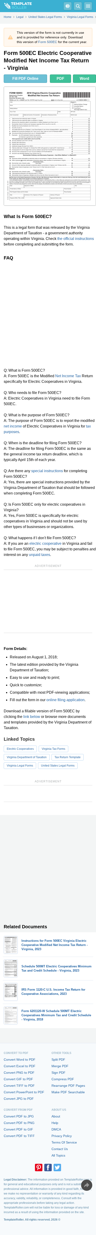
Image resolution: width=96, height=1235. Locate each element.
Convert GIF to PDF (18, 1079)
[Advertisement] (48, 314)
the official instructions (75, 239)
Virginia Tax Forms (53, 748)
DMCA (56, 1129)
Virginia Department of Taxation (27, 757)
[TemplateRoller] (16, 6)
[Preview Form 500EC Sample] (50, 146)
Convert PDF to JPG (19, 1116)
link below (31, 717)
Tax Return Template (68, 757)
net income (13, 426)
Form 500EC (47, 42)
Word (84, 79)
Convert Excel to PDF (19, 1066)
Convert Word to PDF (19, 1059)
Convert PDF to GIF (18, 1129)
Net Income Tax (68, 376)
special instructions (47, 471)
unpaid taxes (39, 555)
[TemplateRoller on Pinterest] (38, 1167)
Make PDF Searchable (68, 1092)
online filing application (65, 700)
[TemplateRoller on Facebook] (48, 1167)
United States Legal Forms (58, 765)
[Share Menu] (86, 1185)
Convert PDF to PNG (19, 1123)
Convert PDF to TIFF (19, 1136)
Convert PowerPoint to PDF (24, 1092)
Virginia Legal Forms (20, 765)
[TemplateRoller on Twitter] (57, 1167)
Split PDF (58, 1059)
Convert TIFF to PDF (19, 1085)
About (55, 1116)
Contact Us (59, 1149)
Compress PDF (62, 1079)
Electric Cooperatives (20, 748)
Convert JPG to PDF (19, 1098)
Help (54, 1123)
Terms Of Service (64, 1142)
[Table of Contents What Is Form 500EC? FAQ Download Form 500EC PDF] (67, 6)
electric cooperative (45, 543)
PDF (60, 79)
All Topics (58, 1155)
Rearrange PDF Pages (68, 1085)
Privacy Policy (61, 1136)
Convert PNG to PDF (19, 1072)
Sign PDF (58, 1072)
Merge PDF (60, 1066)
